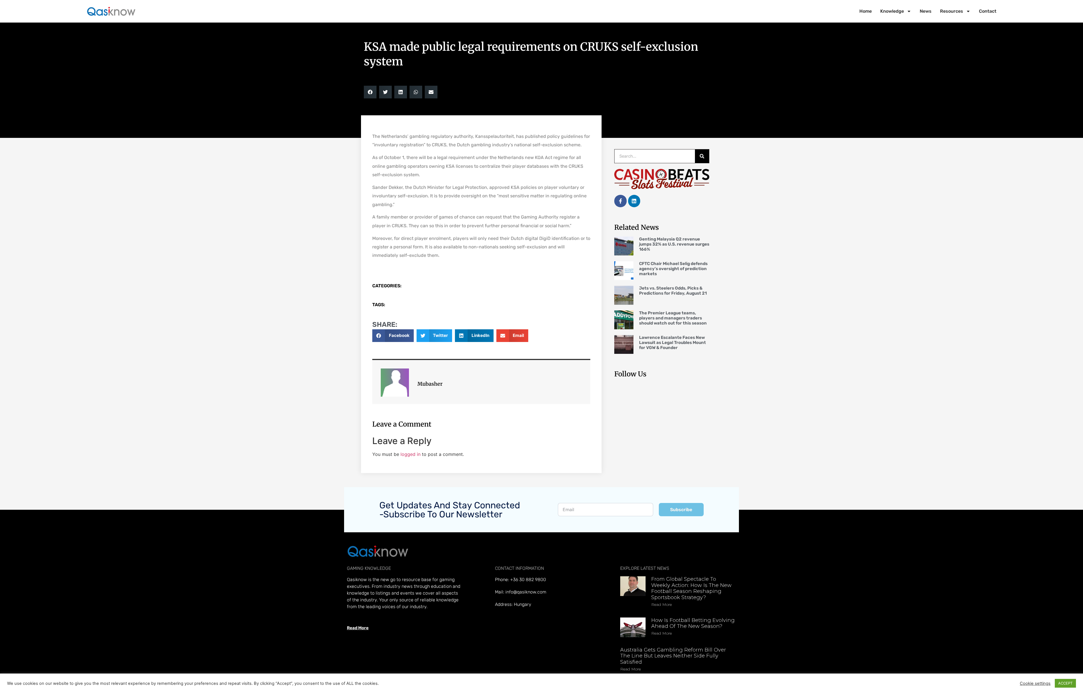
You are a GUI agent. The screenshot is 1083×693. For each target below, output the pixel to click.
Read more (661, 604)
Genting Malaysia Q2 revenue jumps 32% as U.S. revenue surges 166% (674, 244)
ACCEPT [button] (1065, 683)
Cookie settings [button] (1035, 683)
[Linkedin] (634, 201)
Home (865, 11)
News (926, 11)
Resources (951, 11)
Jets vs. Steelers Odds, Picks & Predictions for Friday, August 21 (673, 291)
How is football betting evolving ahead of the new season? (693, 623)
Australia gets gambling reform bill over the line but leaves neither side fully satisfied (673, 656)
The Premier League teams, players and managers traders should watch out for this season (673, 318)
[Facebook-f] (620, 201)
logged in (410, 454)
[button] (370, 92)
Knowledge (892, 11)
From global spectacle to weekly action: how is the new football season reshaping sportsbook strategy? (691, 588)
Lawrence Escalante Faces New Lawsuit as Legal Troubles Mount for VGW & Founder (672, 342)
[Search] (702, 156)
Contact (987, 11)
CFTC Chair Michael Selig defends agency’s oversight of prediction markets (673, 268)
